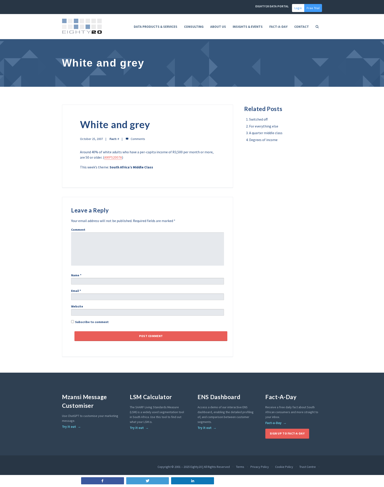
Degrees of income (263, 139)
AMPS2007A (113, 157)
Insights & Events (248, 26)
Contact (301, 26)
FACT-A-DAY (278, 26)
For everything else (263, 126)
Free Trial (313, 8)
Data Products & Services (155, 26)
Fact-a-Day (273, 423)
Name (76, 275)
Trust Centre (307, 467)
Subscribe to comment (92, 322)
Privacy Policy (259, 467)
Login (298, 8)
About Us (218, 26)
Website (77, 306)
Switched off (258, 119)
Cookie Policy (284, 467)
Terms (240, 467)
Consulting (194, 26)
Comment (78, 230)
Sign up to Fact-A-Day (287, 433)
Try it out (69, 427)
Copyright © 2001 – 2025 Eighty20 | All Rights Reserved (194, 467)
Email (76, 291)
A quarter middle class (265, 133)
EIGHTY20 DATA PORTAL (272, 6)
